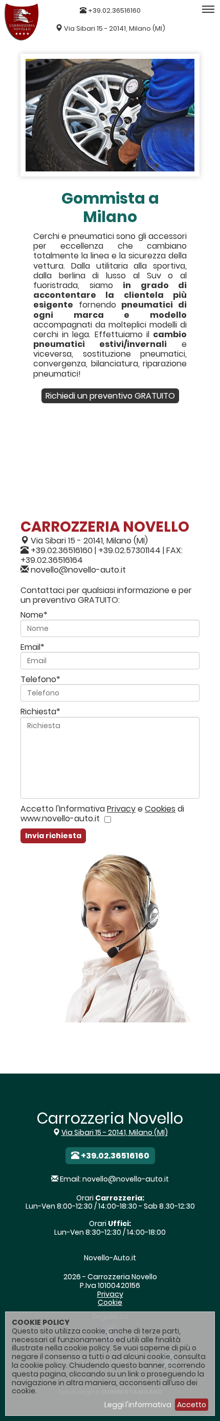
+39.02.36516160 (113, 10)
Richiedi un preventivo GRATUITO (110, 396)
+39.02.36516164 (51, 560)
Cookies (160, 809)
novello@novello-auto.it (78, 570)
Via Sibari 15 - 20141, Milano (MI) (114, 28)
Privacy (121, 809)
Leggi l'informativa (137, 1405)
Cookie (110, 1302)
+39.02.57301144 (129, 550)
